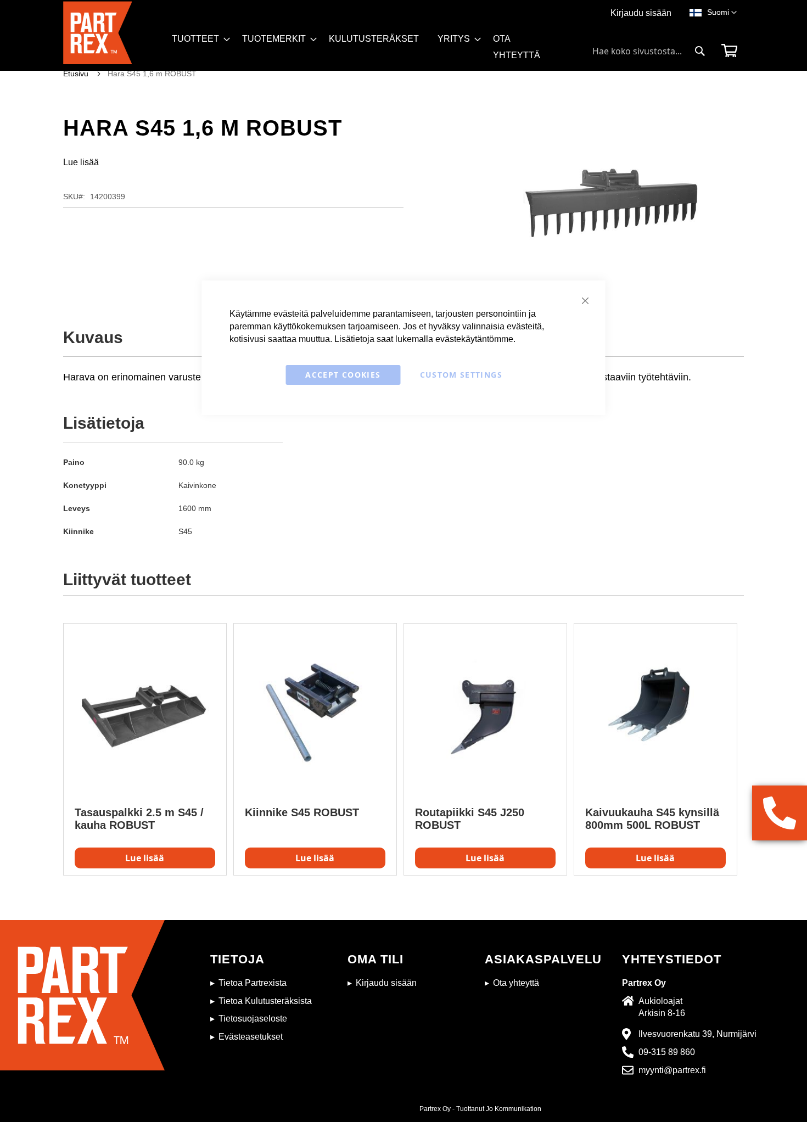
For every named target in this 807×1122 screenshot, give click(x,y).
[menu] (369, 51)
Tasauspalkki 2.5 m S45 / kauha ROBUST (139, 818)
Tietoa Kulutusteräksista (265, 1001)
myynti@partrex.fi (672, 1070)
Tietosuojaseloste (252, 1018)
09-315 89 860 (666, 1052)
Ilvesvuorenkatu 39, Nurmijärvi (697, 1034)
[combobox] (648, 51)
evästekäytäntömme (474, 339)
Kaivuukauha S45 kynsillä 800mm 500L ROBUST (652, 818)
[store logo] (114, 36)
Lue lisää (81, 162)
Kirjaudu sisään (640, 13)
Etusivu (75, 73)
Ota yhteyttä (516, 983)
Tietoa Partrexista (252, 983)
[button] (722, 13)
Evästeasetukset (250, 1036)
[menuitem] (197, 39)
